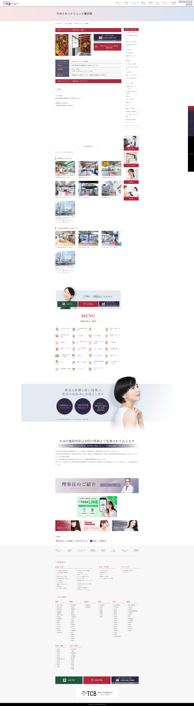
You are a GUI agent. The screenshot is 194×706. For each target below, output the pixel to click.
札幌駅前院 (87, 605)
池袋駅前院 (59, 612)
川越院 (72, 620)
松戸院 (72, 636)
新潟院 (115, 628)
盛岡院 (101, 612)
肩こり (62, 362)
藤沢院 (72, 612)
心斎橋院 (130, 612)
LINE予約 (69, 304)
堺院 (129, 616)
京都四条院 (130, 620)
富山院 (115, 632)
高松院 (58, 660)
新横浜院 (73, 609)
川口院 (72, 618)
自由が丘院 (59, 632)
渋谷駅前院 (59, 618)
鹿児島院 (73, 657)
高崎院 (72, 638)
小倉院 (72, 651)
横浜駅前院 (73, 605)
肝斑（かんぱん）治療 (115, 329)
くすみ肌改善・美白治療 (82, 329)
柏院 (72, 632)
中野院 (58, 620)
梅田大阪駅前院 (131, 605)
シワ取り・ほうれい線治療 (99, 342)
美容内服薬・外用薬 (66, 368)
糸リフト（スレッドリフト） (99, 368)
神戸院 (129, 622)
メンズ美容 (181, 1)
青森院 (101, 611)
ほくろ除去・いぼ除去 (82, 342)
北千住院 (59, 630)
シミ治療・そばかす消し (66, 329)
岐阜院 (115, 614)
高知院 (58, 664)
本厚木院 (73, 614)
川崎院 (72, 611)
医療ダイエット (114, 355)
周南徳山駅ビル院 (61, 659)
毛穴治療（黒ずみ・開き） (66, 335)
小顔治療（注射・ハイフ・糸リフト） (115, 349)
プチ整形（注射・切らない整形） (66, 355)
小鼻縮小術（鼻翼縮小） (99, 362)
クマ (95, 329)
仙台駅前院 (102, 605)
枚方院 (129, 614)
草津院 (129, 630)
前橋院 (72, 640)
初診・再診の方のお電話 (107, 38)
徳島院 (58, 666)
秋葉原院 (59, 616)
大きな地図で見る (87, 146)
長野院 (115, 622)
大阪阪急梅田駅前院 (132, 611)
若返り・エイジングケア (66, 349)
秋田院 (101, 616)
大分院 (72, 666)
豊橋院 (115, 612)
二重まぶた (80, 355)
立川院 (58, 624)
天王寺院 (130, 609)
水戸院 (72, 626)
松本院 (115, 624)
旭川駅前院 (87, 607)
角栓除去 (63, 342)
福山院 (58, 655)
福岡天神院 (73, 649)
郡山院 (101, 609)
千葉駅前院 (73, 630)
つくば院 (73, 628)
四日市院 (116, 630)
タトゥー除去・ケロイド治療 (115, 362)
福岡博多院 (73, 653)
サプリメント (80, 368)
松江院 (58, 657)
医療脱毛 (189, 4)
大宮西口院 (73, 616)
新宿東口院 (59, 607)
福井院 (115, 634)
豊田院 (115, 611)
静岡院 (115, 616)
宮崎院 (72, 660)
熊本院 (72, 659)
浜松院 (115, 618)
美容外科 (189, 1)
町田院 (58, 622)
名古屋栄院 (116, 607)
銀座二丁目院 (60, 614)
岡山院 (58, 649)
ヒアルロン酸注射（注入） (81, 349)
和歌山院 (130, 628)
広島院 (58, 653)
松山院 (58, 662)
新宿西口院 (59, 609)
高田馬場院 (59, 611)
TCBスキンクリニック (81, 541)
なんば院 (130, 607)
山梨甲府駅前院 (117, 636)
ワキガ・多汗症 (97, 355)
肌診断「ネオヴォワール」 (115, 335)
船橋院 (72, 634)
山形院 (101, 614)
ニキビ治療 (80, 335)
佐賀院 (72, 664)
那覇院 (72, 668)
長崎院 (72, 662)
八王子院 (59, 626)
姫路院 (129, 624)
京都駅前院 (130, 618)
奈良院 (129, 626)
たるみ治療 (113, 342)
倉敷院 (58, 651)
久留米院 (73, 655)
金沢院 (115, 626)
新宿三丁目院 (60, 605)
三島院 (115, 620)
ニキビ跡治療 (97, 335)
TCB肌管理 (69, 541)
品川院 (58, 628)
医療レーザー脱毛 (81, 362)
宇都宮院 (73, 624)
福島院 (101, 607)
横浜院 (72, 607)
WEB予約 (89, 304)
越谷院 (72, 622)
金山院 (115, 609)
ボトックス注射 (97, 349)
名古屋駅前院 (117, 605)
